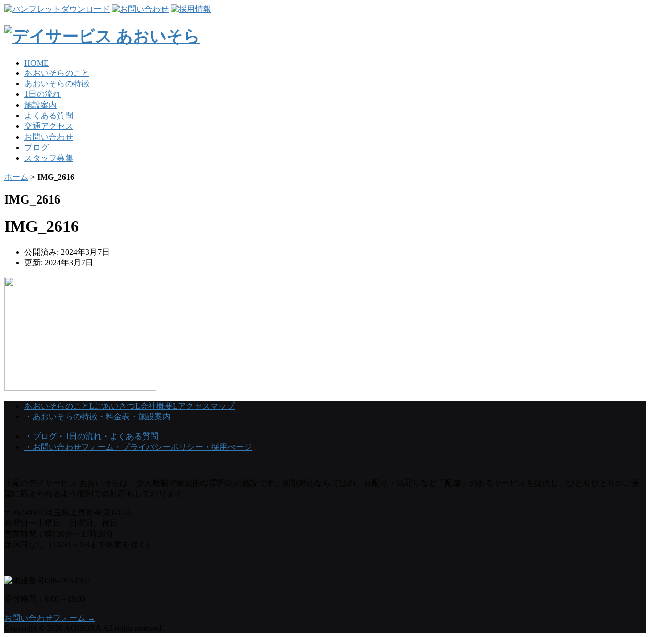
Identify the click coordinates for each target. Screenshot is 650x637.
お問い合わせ (48, 136)
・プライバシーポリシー (158, 447)
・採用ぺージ (227, 447)
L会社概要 (154, 405)
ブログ (36, 147)
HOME (36, 63)
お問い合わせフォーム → (49, 618)
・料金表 (114, 416)
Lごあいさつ (112, 405)
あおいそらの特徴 (56, 83)
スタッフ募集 (48, 158)
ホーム (16, 177)
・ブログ (40, 436)
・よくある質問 (130, 436)
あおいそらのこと (56, 73)
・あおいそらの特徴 (61, 416)
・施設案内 (150, 416)
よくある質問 (48, 115)
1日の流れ (42, 94)
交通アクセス (48, 126)
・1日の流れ (79, 436)
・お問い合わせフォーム (69, 447)
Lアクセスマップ (204, 405)
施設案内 (40, 104)
